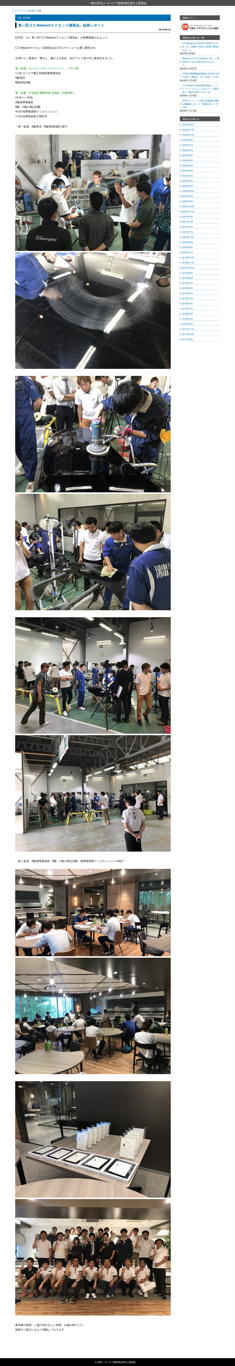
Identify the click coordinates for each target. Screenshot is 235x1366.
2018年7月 (187, 308)
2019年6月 (187, 288)
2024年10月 (188, 134)
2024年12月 (188, 124)
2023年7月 (187, 175)
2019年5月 (187, 293)
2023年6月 (187, 180)
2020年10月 (188, 237)
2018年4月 (187, 318)
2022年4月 (187, 196)
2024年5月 (187, 155)
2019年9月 (187, 272)
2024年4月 (187, 160)
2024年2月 (187, 170)
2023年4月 (187, 185)
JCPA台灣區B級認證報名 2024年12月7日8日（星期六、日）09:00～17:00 (201, 75)
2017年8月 (187, 339)
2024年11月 (188, 129)
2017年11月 (188, 329)
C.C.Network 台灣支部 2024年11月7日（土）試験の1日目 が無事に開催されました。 (201, 46)
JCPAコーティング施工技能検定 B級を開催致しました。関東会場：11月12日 (200, 104)
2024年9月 (187, 139)
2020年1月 (187, 252)
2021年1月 (187, 231)
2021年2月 (187, 226)
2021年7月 (187, 221)
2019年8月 (187, 277)
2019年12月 (188, 257)
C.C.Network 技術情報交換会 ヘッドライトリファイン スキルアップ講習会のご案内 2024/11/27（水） (200, 89)
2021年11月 (188, 211)
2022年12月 (188, 190)
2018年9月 (187, 303)
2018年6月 (187, 313)
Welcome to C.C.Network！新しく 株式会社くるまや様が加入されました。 (200, 62)
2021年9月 (187, 216)
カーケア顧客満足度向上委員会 (120, 1362)
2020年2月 (187, 247)
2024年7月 (187, 144)
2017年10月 (188, 334)
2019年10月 (188, 267)
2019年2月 (187, 298)
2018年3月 (187, 323)
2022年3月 (187, 201)
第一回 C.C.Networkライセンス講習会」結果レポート (61, 25)
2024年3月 (187, 165)
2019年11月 (188, 262)
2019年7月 (187, 283)
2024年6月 (187, 150)
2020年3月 (187, 242)
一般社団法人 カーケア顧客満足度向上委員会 (117, 3)
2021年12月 (188, 206)
